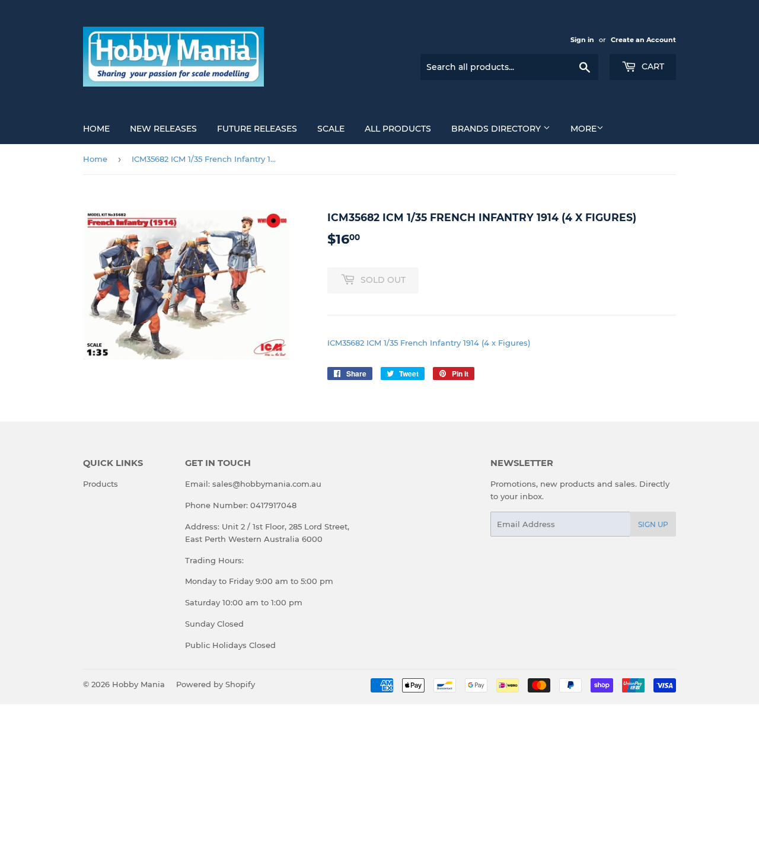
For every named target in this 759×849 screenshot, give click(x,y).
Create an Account (643, 40)
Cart (651, 66)
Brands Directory (497, 128)
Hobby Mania (138, 684)
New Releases (163, 128)
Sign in (582, 40)
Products (100, 484)
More (583, 128)
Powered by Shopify (215, 684)
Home (96, 128)
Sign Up (653, 524)
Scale (331, 128)
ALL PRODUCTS (398, 128)
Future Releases (257, 128)
